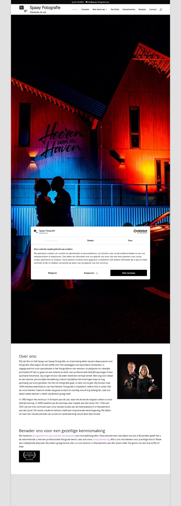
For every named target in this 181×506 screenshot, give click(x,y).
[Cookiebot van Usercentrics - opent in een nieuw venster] (135, 232)
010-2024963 (79, 2)
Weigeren (52, 273)
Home (75, 9)
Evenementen (129, 9)
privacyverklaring (101, 439)
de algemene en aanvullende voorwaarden (53, 435)
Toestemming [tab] (50, 240)
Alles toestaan (128, 273)
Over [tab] (130, 240)
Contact (153, 9)
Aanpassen (89, 273)
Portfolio (115, 9)
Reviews (142, 9)
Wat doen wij (99, 9)
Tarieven (85, 9)
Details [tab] (90, 240)
